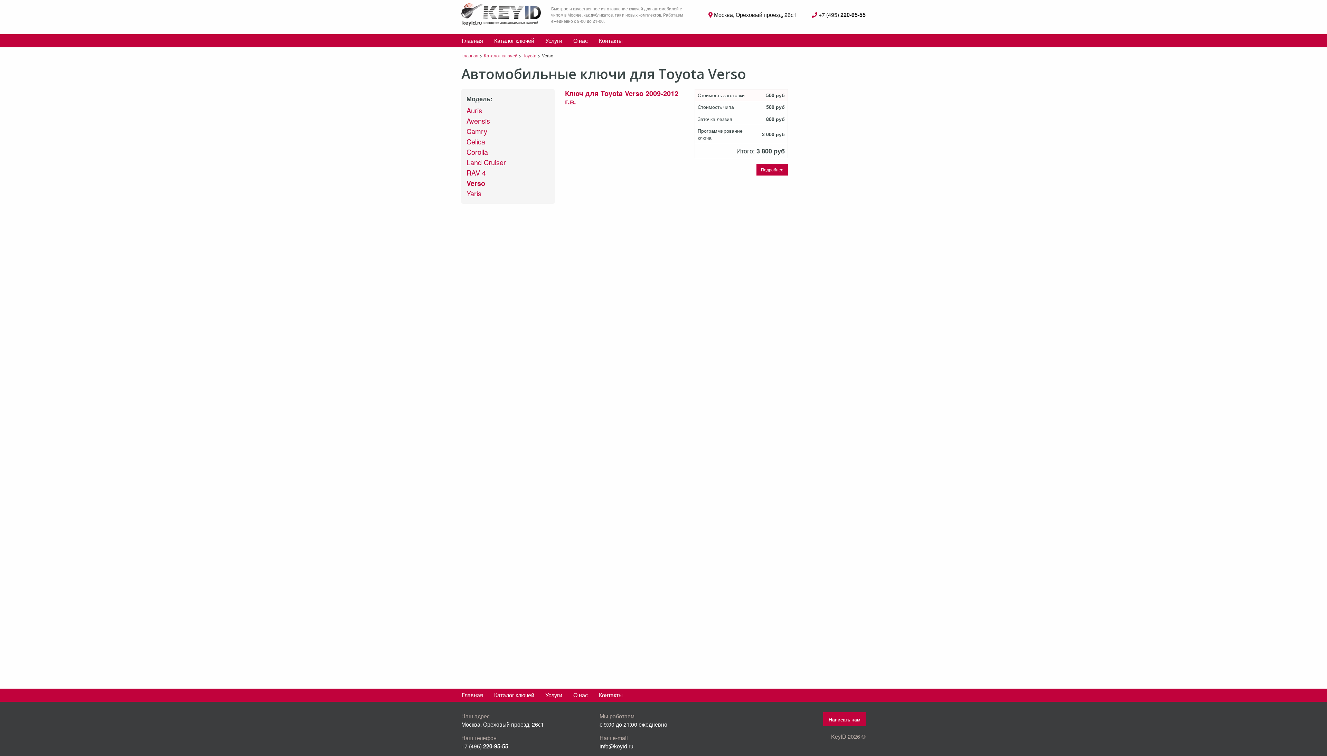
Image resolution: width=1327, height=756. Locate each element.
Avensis (478, 121)
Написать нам (844, 719)
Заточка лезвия (715, 119)
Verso (476, 183)
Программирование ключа (720, 134)
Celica (476, 141)
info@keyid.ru (616, 746)
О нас (580, 41)
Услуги (553, 41)
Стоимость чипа (716, 107)
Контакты (611, 41)
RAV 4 (476, 173)
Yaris (474, 193)
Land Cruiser (486, 162)
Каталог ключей (514, 41)
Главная (472, 41)
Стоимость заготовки (721, 95)
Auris (474, 110)
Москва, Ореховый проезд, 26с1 (755, 15)
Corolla (477, 152)
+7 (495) (841, 15)
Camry (477, 131)
